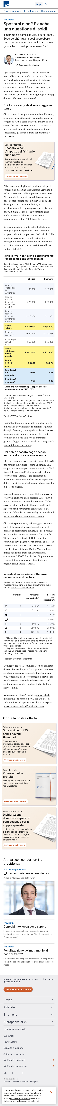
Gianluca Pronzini (25, 54)
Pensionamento (12, 11)
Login (38, 4)
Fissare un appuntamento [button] (16, 802)
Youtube (7, 1081)
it (22, 1072)
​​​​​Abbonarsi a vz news (14, 1054)
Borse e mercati (15, 1029)
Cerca (46, 4)
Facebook (24, 1081)
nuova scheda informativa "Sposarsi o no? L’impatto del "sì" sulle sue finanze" (27, 698)
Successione (48, 11)
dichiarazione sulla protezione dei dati (21, 1101)
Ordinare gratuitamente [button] (17, 176)
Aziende (9, 1007)
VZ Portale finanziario (19, 1061)
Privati (8, 1000)
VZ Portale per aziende (20, 1067)
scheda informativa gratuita (17, 445)
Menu (53, 4)
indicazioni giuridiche (20, 1098)
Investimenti (31, 11)
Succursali (9, 1035)
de (5, 1072)
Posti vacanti (10, 1041)
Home (6, 979)
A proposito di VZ (16, 1022)
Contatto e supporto (14, 1048)
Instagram (34, 1081)
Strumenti (10, 1014)
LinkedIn (15, 1081)
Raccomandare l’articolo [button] (30, 65)
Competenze (19, 979)
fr (13, 1072)
